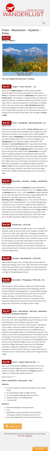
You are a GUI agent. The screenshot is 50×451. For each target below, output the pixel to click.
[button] (13, 426)
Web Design (21, 436)
